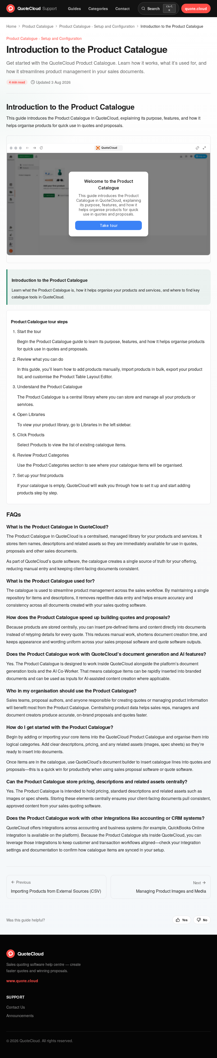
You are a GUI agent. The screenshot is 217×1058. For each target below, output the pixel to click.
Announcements (20, 1015)
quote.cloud (196, 8)
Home (11, 26)
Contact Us (15, 1007)
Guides (74, 8)
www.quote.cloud (22, 980)
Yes (185, 919)
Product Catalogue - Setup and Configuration (44, 38)
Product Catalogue (37, 26)
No (205, 919)
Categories (98, 8)
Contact (122, 8)
